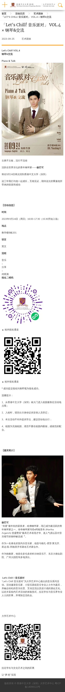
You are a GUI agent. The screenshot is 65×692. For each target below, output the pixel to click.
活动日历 (20, 13)
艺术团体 (38, 13)
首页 (4, 13)
